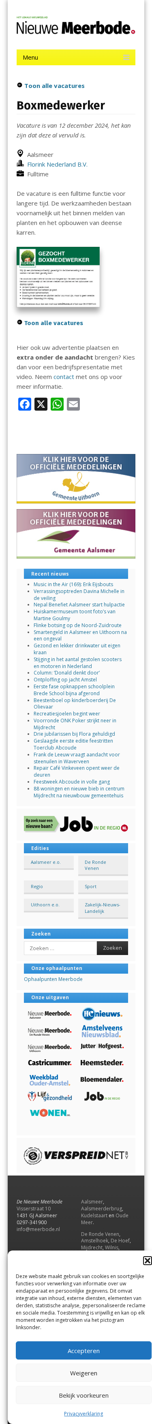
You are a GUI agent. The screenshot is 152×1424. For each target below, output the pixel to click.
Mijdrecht (92, 1247)
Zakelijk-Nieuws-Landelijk (102, 908)
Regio (37, 886)
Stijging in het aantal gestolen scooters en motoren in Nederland (78, 663)
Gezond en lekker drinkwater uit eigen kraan (77, 649)
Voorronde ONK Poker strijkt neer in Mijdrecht (75, 724)
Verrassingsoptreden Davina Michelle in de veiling (79, 595)
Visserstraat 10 (34, 1208)
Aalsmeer (92, 1201)
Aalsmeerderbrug (101, 1208)
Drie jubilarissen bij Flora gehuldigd (74, 733)
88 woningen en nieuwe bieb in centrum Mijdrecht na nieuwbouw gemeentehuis (79, 792)
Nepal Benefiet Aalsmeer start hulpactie (79, 604)
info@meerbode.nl (38, 1229)
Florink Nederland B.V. (56, 164)
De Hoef (120, 1240)
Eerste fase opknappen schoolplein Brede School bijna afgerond (74, 690)
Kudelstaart (94, 1215)
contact (64, 377)
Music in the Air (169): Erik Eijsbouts (73, 584)
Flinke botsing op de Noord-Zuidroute (78, 625)
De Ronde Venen (95, 865)
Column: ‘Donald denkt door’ (67, 672)
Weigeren (83, 1373)
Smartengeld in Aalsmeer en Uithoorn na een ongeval (80, 635)
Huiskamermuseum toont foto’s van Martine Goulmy (75, 615)
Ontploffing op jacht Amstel (65, 679)
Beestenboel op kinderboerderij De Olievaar (75, 704)
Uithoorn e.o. (45, 905)
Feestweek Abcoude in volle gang (72, 781)
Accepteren (84, 1351)
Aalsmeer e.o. (46, 862)
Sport (90, 886)
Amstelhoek (94, 1240)
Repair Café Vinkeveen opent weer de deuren (77, 771)
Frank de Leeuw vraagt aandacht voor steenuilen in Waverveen (77, 758)
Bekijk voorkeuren (84, 1395)
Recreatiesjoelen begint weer (67, 713)
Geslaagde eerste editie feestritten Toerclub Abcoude (73, 744)
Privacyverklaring (83, 1413)
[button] (147, 1261)
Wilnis (111, 1247)
